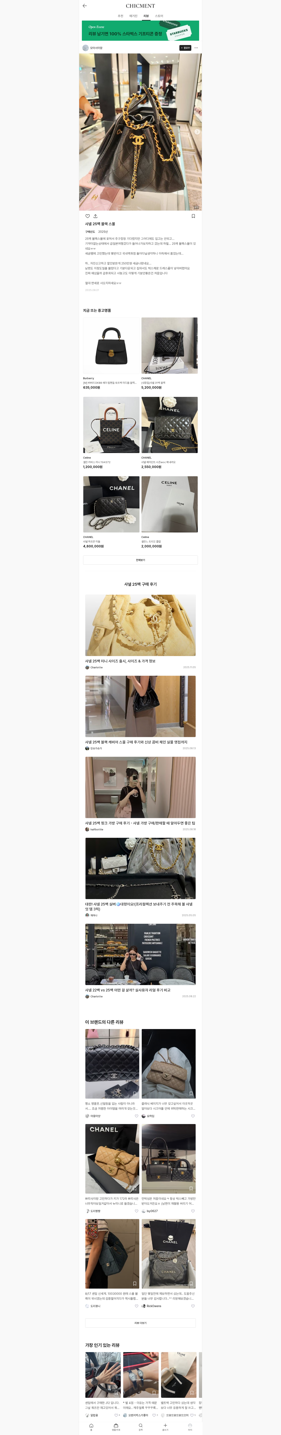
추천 (120, 16)
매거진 (133, 16)
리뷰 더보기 (140, 1323)
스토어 (159, 16)
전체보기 (140, 560)
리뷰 (146, 16)
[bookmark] (193, 216)
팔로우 (187, 47)
